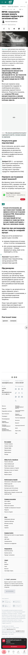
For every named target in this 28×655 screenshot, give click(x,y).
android (6, 601)
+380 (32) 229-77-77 (10, 629)
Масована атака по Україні (11, 470)
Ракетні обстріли (8, 461)
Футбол (6, 564)
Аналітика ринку (8, 550)
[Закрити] (25, 640)
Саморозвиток (8, 541)
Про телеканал (5, 413)
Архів (16, 428)
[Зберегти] (24, 28)
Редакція (4, 408)
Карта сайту (18, 430)
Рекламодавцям (5, 418)
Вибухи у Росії (8, 472)
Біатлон (6, 568)
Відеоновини (7, 450)
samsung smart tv (17, 606)
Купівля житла (8, 552)
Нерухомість (8, 548)
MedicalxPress (12, 24)
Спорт (6, 560)
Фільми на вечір (8, 523)
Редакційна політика (7, 411)
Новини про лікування (13, 6)
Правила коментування (18, 415)
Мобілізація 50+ (8, 484)
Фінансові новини (9, 505)
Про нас (4, 406)
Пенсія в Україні (8, 512)
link (15, 389)
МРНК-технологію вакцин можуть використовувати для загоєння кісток (23, 6)
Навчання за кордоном (10, 543)
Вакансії (17, 423)
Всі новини (7, 442)
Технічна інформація (20, 417)
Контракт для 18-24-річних (11, 488)
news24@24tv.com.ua (7, 382)
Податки (6, 510)
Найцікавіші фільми (9, 519)
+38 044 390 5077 (19, 382)
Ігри (16, 433)
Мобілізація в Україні (11, 479)
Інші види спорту (8, 570)
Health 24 (4, 6)
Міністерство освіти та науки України (13, 535)
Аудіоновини (7, 452)
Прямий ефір (7, 448)
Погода (6, 454)
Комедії (6, 525)
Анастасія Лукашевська (11, 21)
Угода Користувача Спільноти (19, 411)
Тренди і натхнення (9, 555)
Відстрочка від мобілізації (11, 490)
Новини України (8, 446)
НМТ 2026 (6, 539)
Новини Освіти (8, 533)
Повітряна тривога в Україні (11, 468)
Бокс (5, 562)
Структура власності (20, 425)
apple (17, 601)
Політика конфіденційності (6, 426)
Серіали (6, 527)
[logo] (10, 2)
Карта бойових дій (9, 464)
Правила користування (5, 422)
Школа (6, 537)
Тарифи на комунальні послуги (12, 507)
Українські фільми (9, 521)
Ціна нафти (7, 501)
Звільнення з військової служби (12, 481)
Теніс (5, 566)
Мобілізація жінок (9, 486)
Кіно (5, 517)
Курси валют (7, 503)
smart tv (6, 606)
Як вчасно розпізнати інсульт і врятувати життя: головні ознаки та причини (14, 135)
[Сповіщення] (26, 2)
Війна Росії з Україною (11, 459)
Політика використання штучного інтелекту (6, 429)
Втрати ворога (8, 474)
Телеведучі (4, 416)
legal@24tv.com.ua (20, 631)
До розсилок (9, 591)
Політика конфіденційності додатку (19, 407)
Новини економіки (10, 499)
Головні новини (8, 443)
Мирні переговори (9, 466)
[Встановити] (14, 643)
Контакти (17, 420)
